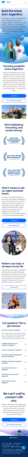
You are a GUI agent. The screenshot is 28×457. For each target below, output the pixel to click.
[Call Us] (24, 448)
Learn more (13, 287)
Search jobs (14, 96)
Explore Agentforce (14, 225)
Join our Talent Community (14, 100)
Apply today (14, 419)
